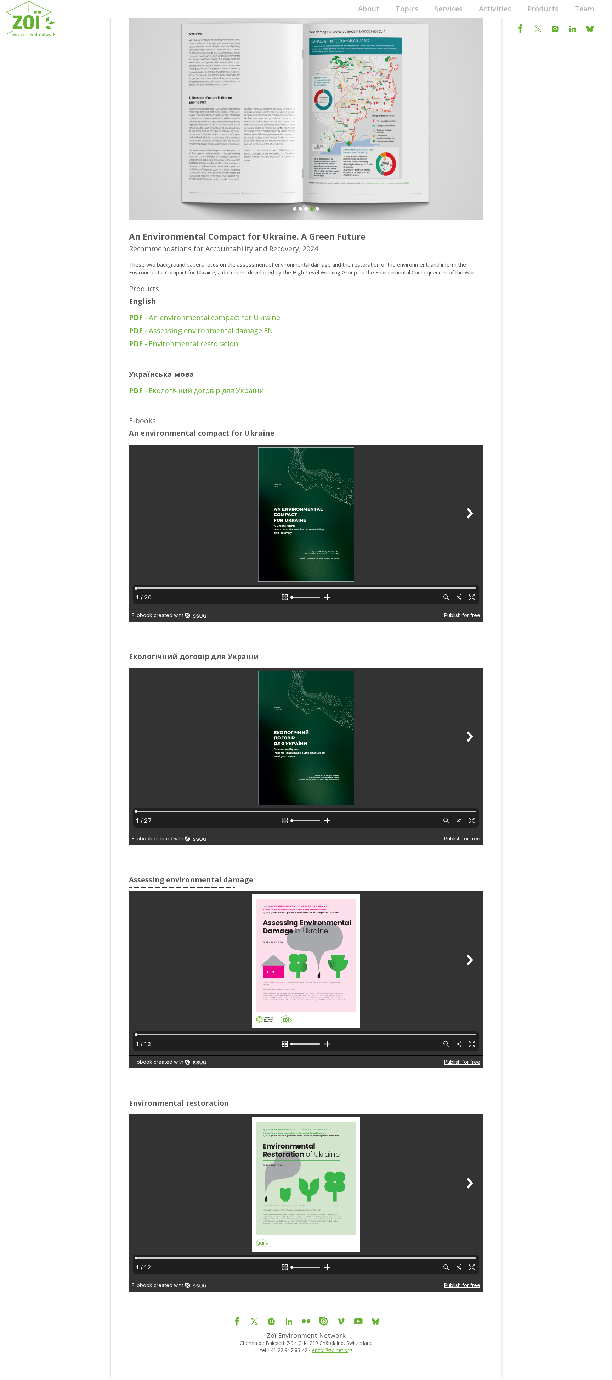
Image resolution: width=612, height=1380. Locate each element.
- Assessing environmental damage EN (201, 330)
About (368, 8)
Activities (495, 8)
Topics (407, 8)
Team (584, 8)
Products (543, 8)
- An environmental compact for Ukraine (204, 317)
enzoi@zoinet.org (332, 1350)
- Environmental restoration (183, 343)
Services (449, 8)
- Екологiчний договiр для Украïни (196, 390)
